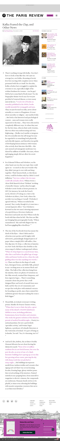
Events (31, 405)
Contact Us (32, 404)
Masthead (42, 404)
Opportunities (52, 402)
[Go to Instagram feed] (4, 401)
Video (50, 404)
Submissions (42, 402)
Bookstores (52, 400)
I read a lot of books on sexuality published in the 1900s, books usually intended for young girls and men (20, 104)
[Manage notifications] (56, 438)
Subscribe (50, 15)
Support (32, 402)
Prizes (41, 405)
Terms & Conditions (52, 438)
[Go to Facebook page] (8, 401)
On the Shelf (36, 30)
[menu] (56, 15)
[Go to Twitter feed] (12, 401)
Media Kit (42, 400)
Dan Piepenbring (8, 31)
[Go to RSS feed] (16, 401)
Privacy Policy (42, 438)
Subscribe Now (27, 432)
